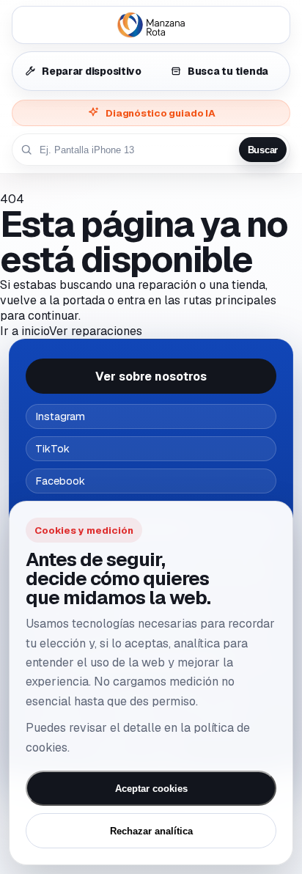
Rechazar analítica (151, 831)
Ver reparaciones (95, 331)
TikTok (52, 448)
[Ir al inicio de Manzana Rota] (151, 25)
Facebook (60, 481)
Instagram (60, 416)
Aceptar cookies (151, 788)
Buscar (263, 149)
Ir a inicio (24, 331)
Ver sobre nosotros (151, 376)
